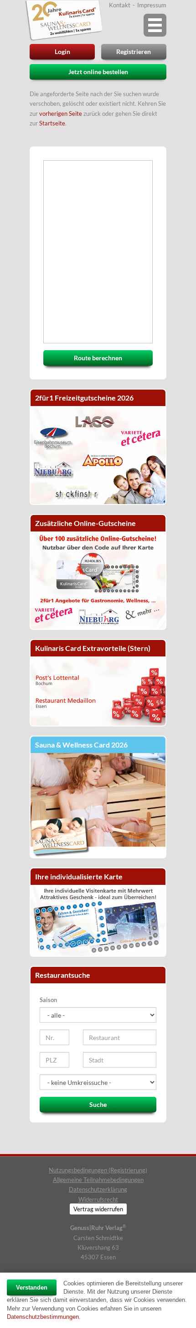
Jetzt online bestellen (98, 72)
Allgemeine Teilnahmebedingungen (98, 1179)
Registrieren (133, 51)
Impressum (151, 5)
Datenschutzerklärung (98, 1189)
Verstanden (31, 1287)
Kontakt (119, 5)
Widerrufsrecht (98, 1199)
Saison (48, 999)
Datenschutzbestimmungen (43, 1316)
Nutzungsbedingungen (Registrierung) (98, 1170)
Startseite (52, 123)
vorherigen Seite (60, 113)
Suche (98, 1104)
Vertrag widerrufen (98, 1209)
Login (62, 51)
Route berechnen (98, 358)
